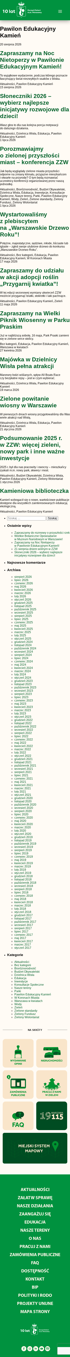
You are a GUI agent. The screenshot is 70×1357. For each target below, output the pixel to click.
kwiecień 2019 (23, 863)
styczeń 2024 (22, 677)
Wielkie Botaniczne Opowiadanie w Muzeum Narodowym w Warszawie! (38, 537)
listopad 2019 (23, 840)
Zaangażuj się (35, 1214)
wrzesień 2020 (23, 807)
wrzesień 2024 (23, 651)
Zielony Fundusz (25, 1013)
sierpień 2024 (23, 654)
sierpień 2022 (23, 733)
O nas (35, 1238)
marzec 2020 (22, 827)
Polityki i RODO (35, 1295)
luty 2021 (20, 791)
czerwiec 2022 (23, 739)
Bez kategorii (22, 965)
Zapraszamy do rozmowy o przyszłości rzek (42, 532)
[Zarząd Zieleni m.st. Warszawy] (22, 16)
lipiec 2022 (21, 736)
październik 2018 (25, 882)
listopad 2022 (23, 723)
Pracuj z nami (35, 1246)
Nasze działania (35, 1205)
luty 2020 (20, 830)
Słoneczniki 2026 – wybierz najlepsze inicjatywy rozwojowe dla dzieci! (34, 106)
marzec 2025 (22, 632)
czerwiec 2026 (23, 583)
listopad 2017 (23, 918)
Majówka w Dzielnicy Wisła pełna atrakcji (28, 362)
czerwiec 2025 (23, 622)
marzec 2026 (22, 593)
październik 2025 (25, 609)
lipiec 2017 (21, 931)
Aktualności (21, 961)
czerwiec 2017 (23, 934)
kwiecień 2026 (23, 589)
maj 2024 (20, 664)
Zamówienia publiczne (35, 1254)
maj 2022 (20, 742)
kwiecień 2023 (23, 707)
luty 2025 (20, 635)
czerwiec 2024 (23, 661)
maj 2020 (20, 820)
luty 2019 (20, 869)
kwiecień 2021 (23, 785)
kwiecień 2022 (23, 746)
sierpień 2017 (23, 928)
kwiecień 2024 (23, 667)
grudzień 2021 (23, 759)
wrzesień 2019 (23, 846)
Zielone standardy (25, 1010)
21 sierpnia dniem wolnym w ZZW (36, 549)
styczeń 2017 (22, 947)
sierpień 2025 (23, 615)
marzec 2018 (22, 905)
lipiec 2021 (21, 775)
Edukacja (20, 978)
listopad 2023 (23, 684)
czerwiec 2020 (23, 817)
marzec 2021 (22, 788)
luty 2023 (20, 713)
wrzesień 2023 (23, 690)
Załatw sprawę (35, 1197)
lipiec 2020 (21, 814)
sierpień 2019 (23, 850)
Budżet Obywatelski (27, 971)
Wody (18, 1004)
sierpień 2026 (23, 576)
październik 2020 (25, 804)
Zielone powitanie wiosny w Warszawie (28, 402)
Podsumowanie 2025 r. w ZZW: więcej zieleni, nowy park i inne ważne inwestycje (32, 448)
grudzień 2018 (23, 876)
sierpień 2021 (23, 772)
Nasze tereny (22, 987)
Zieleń (18, 1007)
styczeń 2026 (22, 599)
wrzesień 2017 (23, 925)
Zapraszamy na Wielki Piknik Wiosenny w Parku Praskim (35, 320)
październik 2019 (25, 843)
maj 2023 (20, 703)
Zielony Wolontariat (26, 1017)
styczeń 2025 (22, 638)
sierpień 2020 (23, 811)
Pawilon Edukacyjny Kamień (32, 994)
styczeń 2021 (22, 794)
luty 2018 (20, 908)
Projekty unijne (35, 1303)
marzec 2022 (22, 749)
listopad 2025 (23, 606)
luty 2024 (20, 674)
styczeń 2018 (22, 912)
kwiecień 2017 (23, 941)
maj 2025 (20, 625)
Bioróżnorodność (25, 968)
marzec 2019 (22, 866)
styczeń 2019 (22, 872)
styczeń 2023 (22, 716)
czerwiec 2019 (23, 856)
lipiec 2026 (21, 580)
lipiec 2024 (21, 658)
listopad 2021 (23, 762)
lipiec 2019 (21, 853)
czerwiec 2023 (23, 700)
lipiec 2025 (21, 619)
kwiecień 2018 (23, 902)
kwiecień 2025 (23, 628)
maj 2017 (20, 938)
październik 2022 (25, 726)
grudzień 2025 (23, 602)
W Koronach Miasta (26, 997)
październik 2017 (25, 921)
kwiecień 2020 (23, 824)
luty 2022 (20, 752)
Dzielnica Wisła (24, 974)
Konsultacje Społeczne (29, 984)
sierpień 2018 (23, 889)
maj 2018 (20, 899)
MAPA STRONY (35, 1311)
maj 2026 (20, 586)
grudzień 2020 (23, 798)
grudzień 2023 (23, 680)
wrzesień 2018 (23, 885)
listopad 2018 (23, 879)
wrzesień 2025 (23, 612)
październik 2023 (25, 687)
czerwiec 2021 (23, 778)
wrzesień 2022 (23, 729)
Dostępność (35, 1270)
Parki (17, 991)
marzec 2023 (22, 710)
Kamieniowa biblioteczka (34, 491)
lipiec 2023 (21, 697)
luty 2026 (20, 596)
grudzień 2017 (23, 915)
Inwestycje (21, 981)
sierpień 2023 (23, 693)
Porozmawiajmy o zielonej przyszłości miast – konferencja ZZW (34, 155)
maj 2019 (20, 859)
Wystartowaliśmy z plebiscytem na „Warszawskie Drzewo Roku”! (34, 224)
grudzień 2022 (23, 720)
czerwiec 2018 (23, 895)
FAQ (35, 1262)
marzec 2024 (22, 671)
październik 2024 (25, 648)
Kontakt (35, 1279)
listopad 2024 (23, 645)
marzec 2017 (22, 944)
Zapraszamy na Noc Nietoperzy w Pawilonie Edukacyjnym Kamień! (32, 60)
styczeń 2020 (22, 833)
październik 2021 (25, 765)
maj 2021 (20, 781)
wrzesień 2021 (23, 768)
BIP (35, 1287)
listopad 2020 (23, 801)
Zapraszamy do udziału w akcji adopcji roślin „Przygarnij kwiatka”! (32, 277)
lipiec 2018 (21, 892)
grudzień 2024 (23, 641)
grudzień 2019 (23, 837)
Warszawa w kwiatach (28, 1000)
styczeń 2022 (22, 755)
